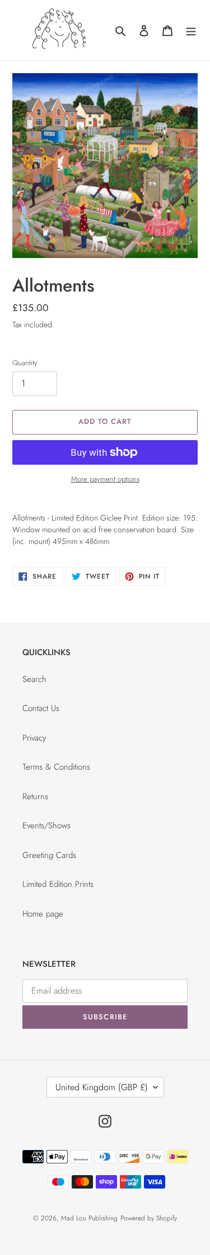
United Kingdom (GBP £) (101, 1087)
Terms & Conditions (56, 767)
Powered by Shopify (148, 1218)
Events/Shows (46, 825)
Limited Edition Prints (58, 884)
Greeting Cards (49, 855)
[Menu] (191, 30)
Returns (35, 796)
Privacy (34, 738)
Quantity (25, 362)
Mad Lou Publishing (89, 1218)
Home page (42, 914)
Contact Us (40, 708)
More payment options (105, 479)
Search (34, 679)
